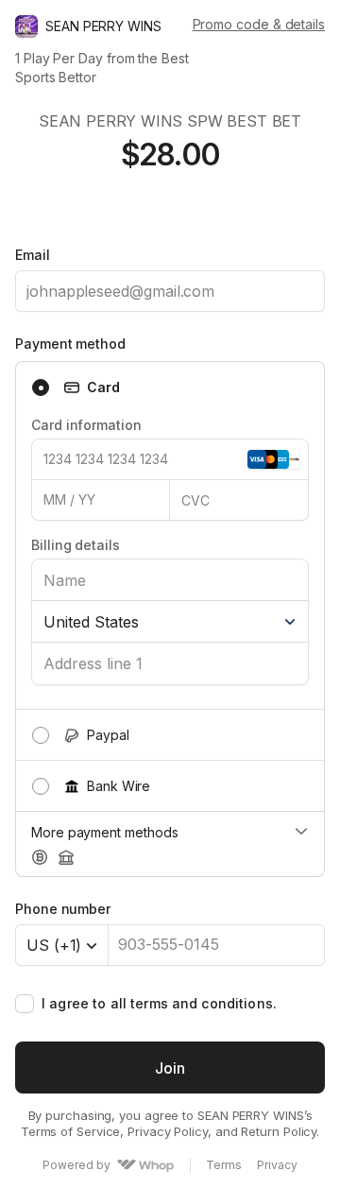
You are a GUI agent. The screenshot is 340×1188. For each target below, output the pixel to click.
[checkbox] (24, 1003)
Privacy (277, 1165)
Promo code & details (259, 24)
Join (169, 1068)
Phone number (62, 909)
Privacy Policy (168, 1131)
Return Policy (278, 1131)
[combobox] (62, 945)
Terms (224, 1165)
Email (32, 255)
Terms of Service (71, 1131)
